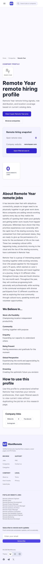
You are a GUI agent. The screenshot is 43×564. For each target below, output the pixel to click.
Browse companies (12, 121)
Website (10, 419)
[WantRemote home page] (11, 3)
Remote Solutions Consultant (12, 511)
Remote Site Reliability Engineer (12, 513)
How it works (7, 480)
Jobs (4, 460)
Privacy (17, 480)
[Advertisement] (21, 29)
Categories (6, 467)
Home (4, 58)
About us (5, 477)
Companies (11, 58)
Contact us (18, 464)
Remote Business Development (12, 502)
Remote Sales (7, 500)
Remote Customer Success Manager (14, 506)
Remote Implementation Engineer (13, 515)
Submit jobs (6, 484)
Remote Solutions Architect (11, 508)
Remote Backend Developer (11, 519)
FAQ (16, 460)
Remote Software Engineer (11, 498)
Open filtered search (21, 151)
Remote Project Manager (10, 509)
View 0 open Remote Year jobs (16, 114)
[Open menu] (4, 3)
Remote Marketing (8, 517)
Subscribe (21, 541)
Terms (17, 477)
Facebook (27, 419)
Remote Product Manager (10, 504)
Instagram (11, 423)
